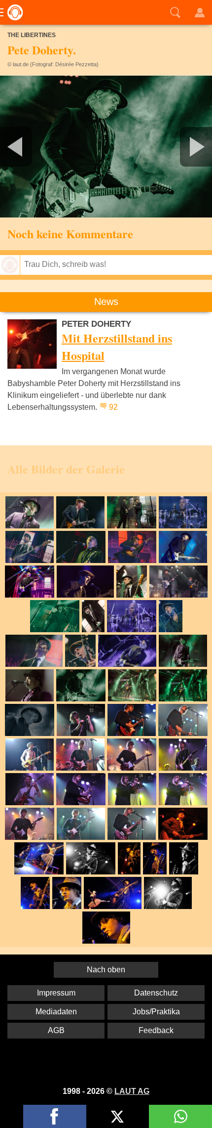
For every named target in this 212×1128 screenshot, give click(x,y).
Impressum (56, 993)
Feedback (156, 1030)
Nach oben (106, 969)
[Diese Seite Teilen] (54, 1116)
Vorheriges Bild (35, 146)
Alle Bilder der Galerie (66, 468)
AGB (56, 1030)
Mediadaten (56, 1011)
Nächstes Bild (106, 146)
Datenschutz (156, 993)
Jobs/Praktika (156, 1011)
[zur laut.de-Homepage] (12, 12)
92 (113, 407)
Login (199, 12)
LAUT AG (131, 1091)
